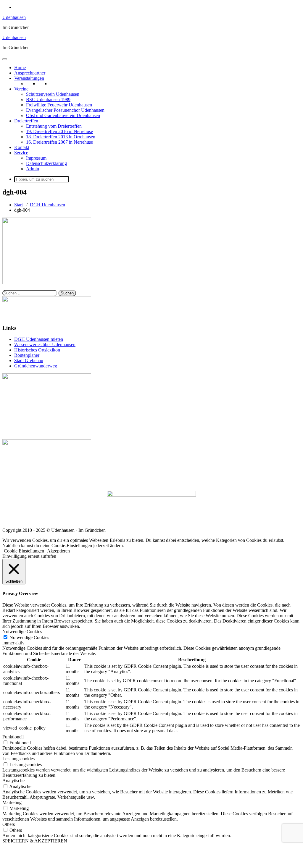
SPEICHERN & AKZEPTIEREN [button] (34, 840)
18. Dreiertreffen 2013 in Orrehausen (60, 136)
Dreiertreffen (26, 120)
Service (21, 152)
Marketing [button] (12, 802)
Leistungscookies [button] (18, 758)
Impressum (36, 158)
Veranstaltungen (29, 78)
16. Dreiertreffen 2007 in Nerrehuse (59, 142)
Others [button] (8, 824)
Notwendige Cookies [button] (22, 631)
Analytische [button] (13, 780)
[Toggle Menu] (4, 59)
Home (20, 67)
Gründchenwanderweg (35, 365)
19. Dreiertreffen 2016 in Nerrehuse (59, 131)
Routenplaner (26, 355)
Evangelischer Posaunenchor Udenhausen (65, 110)
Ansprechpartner (29, 72)
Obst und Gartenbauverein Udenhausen (63, 115)
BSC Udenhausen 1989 (48, 99)
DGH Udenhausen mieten (38, 339)
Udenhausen (14, 17)
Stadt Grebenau (28, 360)
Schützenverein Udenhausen (52, 94)
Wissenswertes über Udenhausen (44, 344)
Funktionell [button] (13, 736)
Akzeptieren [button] (58, 550)
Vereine (21, 88)
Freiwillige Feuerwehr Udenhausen (59, 104)
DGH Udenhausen (47, 204)
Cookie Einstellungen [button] (24, 550)
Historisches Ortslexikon (37, 349)
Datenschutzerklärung (46, 163)
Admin (32, 168)
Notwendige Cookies (29, 637)
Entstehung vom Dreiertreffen (54, 126)
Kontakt (21, 147)
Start (18, 204)
